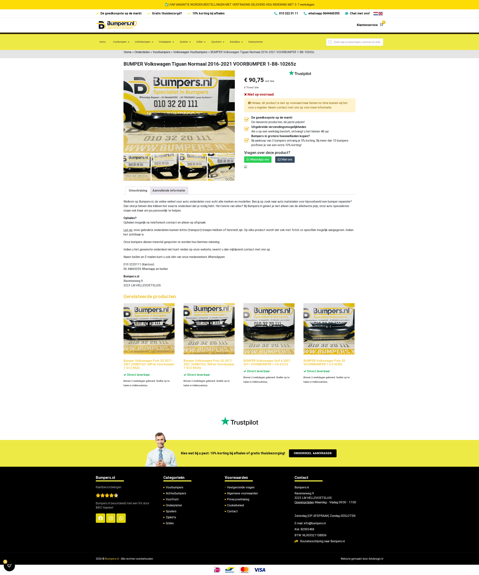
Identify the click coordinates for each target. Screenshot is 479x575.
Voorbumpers (161, 52)
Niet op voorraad (260, 94)
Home (128, 52)
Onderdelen (142, 52)
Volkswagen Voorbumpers (190, 52)
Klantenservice (367, 25)
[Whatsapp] (121, 518)
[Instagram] (110, 518)
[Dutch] (375, 13)
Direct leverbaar (138, 375)
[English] (380, 13)
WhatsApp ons (259, 159)
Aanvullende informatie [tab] (168, 190)
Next (230, 167)
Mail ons (286, 159)
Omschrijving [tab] (138, 190)
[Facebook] (100, 518)
